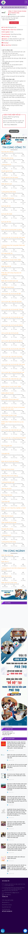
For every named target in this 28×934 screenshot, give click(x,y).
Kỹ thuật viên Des (6, 221)
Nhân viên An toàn (6, 576)
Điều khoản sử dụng (7, 904)
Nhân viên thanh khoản (7, 287)
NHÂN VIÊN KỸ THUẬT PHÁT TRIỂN (11, 260)
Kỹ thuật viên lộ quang (7, 198)
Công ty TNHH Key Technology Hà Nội (10, 584)
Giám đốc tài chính (6, 488)
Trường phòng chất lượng (8, 541)
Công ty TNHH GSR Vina (6, 563)
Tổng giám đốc (5, 453)
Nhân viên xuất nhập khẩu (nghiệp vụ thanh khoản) (13, 508)
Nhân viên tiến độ (6, 266)
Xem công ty (14, 22)
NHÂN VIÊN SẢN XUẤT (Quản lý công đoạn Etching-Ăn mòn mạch (13, 408)
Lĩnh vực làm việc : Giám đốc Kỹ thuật (11, 301)
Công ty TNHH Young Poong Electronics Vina (12, 153)
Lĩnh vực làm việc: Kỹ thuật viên (9, 333)
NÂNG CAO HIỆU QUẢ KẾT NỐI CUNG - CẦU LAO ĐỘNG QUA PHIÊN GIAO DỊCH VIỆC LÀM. (17, 756)
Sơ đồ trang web (6, 909)
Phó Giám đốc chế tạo (7, 151)
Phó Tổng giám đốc (6, 445)
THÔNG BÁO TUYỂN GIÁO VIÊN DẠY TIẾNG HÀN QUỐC (16, 857)
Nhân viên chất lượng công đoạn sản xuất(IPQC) (11, 273)
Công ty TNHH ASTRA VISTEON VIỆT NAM (10, 556)
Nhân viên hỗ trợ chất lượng (9, 582)
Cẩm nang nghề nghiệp (7, 900)
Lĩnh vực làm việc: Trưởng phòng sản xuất (12, 372)
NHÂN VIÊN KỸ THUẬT (7, 393)
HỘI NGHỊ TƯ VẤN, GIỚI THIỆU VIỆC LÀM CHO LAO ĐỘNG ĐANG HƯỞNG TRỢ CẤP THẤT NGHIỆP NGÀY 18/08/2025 (16, 824)
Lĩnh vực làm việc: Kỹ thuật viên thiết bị (12, 325)
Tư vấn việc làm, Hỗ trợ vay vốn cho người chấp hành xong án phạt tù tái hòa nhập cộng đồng (17, 766)
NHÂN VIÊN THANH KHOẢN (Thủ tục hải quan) (12, 422)
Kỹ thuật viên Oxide (6, 214)
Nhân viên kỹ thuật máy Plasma (10, 461)
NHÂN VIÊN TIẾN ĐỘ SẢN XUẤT (10, 399)
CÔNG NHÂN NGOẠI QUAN (8, 522)
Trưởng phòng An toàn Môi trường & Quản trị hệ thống (13, 568)
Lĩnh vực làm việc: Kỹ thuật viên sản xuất (12, 317)
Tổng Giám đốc (5, 501)
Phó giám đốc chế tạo (7, 529)
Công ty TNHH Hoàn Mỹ (6, 571)
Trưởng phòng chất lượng (8, 191)
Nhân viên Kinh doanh (7, 516)
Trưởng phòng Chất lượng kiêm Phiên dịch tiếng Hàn (13, 246)
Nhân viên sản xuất (6, 184)
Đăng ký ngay (14, 131)
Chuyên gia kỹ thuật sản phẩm (9, 177)
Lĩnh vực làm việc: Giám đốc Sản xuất (11, 378)
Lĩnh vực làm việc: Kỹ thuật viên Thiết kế (12, 309)
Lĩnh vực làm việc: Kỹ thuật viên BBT (11, 293)
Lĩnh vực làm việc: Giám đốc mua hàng (11, 356)
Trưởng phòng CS (6, 164)
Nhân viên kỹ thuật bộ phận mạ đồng (11, 229)
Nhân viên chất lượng (7, 555)
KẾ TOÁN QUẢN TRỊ (6, 253)
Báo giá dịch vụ (5, 902)
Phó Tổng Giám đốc (6, 495)
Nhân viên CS (5, 561)
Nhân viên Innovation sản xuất (9, 280)
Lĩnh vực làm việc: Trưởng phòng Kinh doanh (13, 437)
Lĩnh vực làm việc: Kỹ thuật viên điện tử (12, 341)
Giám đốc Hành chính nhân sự (9, 475)
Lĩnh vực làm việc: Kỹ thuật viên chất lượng (13, 237)
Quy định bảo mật (6, 907)
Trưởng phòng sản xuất (7, 482)
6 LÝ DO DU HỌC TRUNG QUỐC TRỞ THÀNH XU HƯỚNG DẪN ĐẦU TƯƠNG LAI (16, 776)
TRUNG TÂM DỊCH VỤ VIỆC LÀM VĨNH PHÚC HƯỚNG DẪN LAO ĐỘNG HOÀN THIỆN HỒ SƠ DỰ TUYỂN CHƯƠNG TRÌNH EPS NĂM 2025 (16, 835)
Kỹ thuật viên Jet (6, 206)
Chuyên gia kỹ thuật (7, 171)
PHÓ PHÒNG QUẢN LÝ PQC (9, 415)
